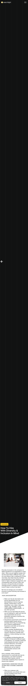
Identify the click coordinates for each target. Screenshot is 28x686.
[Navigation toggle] (25, 2)
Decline (8, 682)
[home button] (6, 2)
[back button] (2, 261)
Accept (20, 682)
